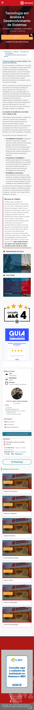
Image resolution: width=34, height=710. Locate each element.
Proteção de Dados (17, 696)
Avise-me (17, 37)
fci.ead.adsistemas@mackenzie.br (12, 409)
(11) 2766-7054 (9, 407)
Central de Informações (17, 695)
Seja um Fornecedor (17, 701)
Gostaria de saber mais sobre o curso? (16, 434)
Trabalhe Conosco (17, 700)
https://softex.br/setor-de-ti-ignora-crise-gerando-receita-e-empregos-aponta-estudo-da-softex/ (16, 244)
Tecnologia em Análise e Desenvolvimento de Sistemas (17, 19)
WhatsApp (18, 462)
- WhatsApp (13, 454)
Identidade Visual (17, 698)
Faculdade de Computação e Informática (17, 29)
